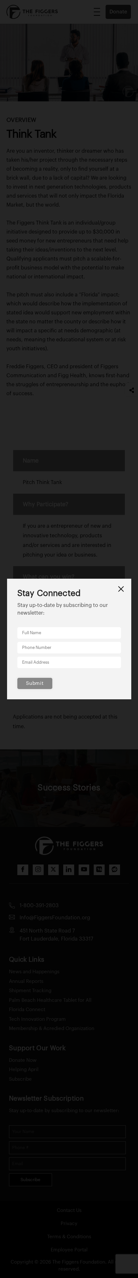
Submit (35, 683)
